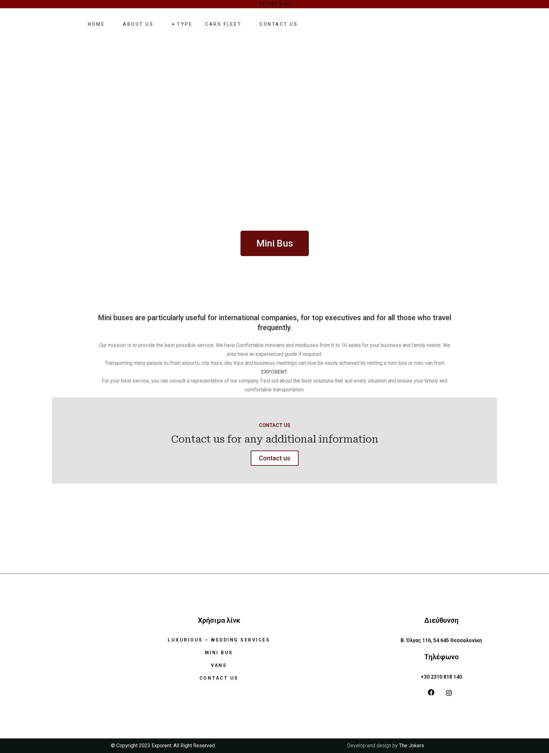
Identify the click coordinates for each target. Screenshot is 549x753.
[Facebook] (431, 692)
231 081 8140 (274, 4)
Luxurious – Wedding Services (219, 639)
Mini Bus (219, 652)
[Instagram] (449, 693)
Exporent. (162, 746)
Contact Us (219, 678)
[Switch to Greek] (366, 24)
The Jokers (411, 746)
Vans (219, 665)
